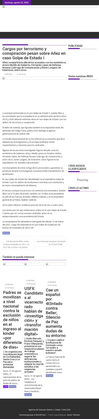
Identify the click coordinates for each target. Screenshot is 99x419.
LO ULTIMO (82, 188)
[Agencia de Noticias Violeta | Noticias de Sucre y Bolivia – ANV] (49, 7)
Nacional (6, 233)
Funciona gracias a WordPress (32, 414)
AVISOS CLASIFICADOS (77, 167)
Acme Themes (73, 414)
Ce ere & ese (21, 74)
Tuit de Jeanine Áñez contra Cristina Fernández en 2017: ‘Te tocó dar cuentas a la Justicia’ (16, 244)
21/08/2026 (9, 284)
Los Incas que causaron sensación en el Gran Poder (51, 242)
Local (5, 386)
